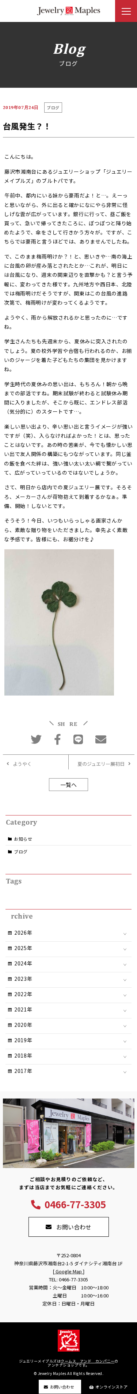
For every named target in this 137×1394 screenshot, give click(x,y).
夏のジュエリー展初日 (101, 763)
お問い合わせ (62, 1387)
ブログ (21, 851)
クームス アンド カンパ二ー (87, 1361)
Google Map (68, 1271)
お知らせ (23, 839)
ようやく (22, 763)
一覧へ (68, 784)
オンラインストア (111, 1387)
